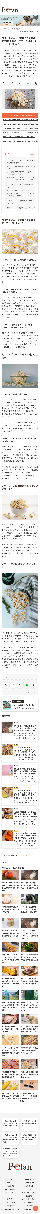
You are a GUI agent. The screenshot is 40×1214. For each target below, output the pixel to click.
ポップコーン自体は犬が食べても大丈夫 (22, 167)
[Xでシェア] (4, 83)
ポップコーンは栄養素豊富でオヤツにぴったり (21, 202)
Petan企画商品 (10, 1192)
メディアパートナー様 (29, 1192)
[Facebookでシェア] (12, 83)
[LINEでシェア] (27, 83)
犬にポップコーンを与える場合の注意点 (21, 185)
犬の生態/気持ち (29, 1186)
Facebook (29, 1205)
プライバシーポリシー (29, 1199)
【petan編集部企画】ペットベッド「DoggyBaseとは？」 (25, 706)
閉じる (32, 154)
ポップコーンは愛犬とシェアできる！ (21, 207)
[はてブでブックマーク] (20, 83)
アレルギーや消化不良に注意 (19, 190)
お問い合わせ (10, 1202)
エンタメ (29, 1189)
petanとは (10, 1196)
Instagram (10, 1205)
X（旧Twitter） (29, 1202)
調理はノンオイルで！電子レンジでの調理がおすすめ (21, 194)
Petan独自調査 (10, 1189)
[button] (35, 83)
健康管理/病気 (30, 1183)
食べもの (7, 862)
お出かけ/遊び (10, 1186)
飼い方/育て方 (30, 1179)
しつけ (10, 1179)
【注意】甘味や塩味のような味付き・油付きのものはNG (20, 173)
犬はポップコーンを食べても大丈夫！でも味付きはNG (21, 161)
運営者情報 (29, 1196)
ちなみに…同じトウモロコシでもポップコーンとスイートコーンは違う (21, 178)
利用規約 (10, 1199)
